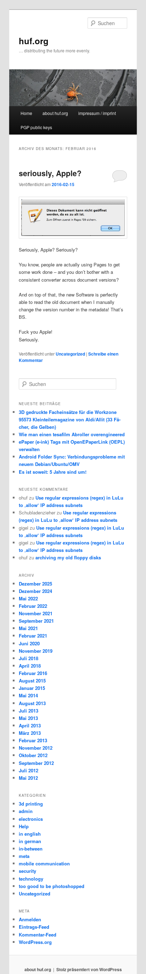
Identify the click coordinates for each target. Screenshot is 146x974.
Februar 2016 (33, 673)
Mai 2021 (28, 628)
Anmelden (30, 919)
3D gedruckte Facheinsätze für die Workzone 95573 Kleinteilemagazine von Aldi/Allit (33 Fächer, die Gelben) (69, 419)
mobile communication (44, 863)
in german (30, 841)
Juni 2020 (29, 643)
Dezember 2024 (35, 591)
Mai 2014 (28, 695)
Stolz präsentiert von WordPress (89, 969)
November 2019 (35, 650)
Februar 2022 (33, 606)
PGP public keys (36, 127)
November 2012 (35, 747)
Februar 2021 (33, 635)
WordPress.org (35, 942)
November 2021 (35, 613)
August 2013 (32, 703)
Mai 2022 (28, 598)
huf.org (34, 41)
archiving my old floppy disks (68, 557)
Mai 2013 (28, 718)
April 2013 (30, 725)
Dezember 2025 (35, 583)
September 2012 (36, 763)
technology (31, 878)
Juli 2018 (28, 658)
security (27, 871)
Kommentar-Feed (37, 934)
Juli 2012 (28, 770)
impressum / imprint (97, 113)
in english (30, 833)
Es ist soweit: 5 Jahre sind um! (52, 471)
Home (26, 113)
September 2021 (36, 620)
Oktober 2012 (33, 755)
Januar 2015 (32, 688)
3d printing (31, 803)
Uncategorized (70, 354)
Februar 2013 (33, 740)
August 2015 (32, 680)
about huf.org (55, 113)
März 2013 (30, 733)
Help (24, 826)
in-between (31, 848)
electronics (31, 818)
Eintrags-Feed (34, 926)
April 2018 (30, 665)
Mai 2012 (28, 777)
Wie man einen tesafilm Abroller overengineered (72, 434)
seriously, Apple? (50, 173)
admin (26, 811)
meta (24, 856)
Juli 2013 (28, 710)
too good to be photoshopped (51, 886)
